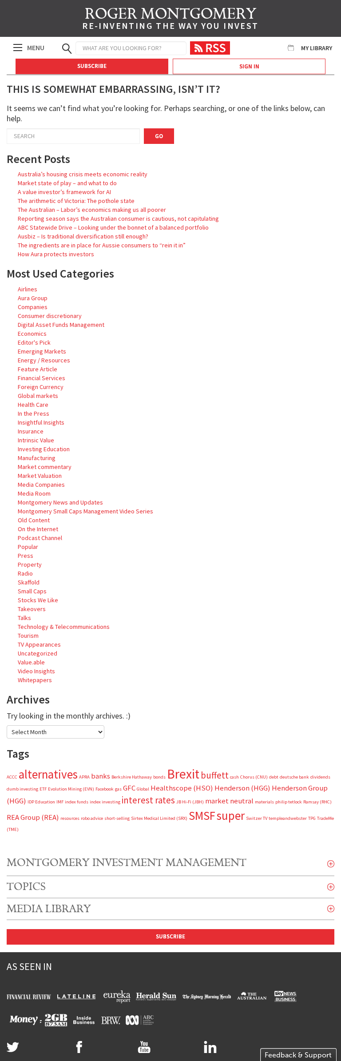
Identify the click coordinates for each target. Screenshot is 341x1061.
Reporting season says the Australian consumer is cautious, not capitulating (118, 219)
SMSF (202, 815)
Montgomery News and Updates (60, 502)
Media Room (34, 493)
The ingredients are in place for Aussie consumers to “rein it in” (102, 245)
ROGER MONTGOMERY (170, 20)
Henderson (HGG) (242, 788)
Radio (25, 573)
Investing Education (44, 449)
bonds (159, 777)
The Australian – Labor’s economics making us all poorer (92, 210)
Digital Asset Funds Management (61, 325)
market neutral (229, 801)
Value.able (31, 662)
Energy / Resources (44, 360)
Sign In (249, 66)
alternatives (48, 774)
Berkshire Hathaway (131, 777)
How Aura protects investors (56, 254)
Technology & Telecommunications (64, 627)
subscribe (170, 936)
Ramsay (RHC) (317, 802)
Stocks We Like (38, 600)
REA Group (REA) (33, 817)
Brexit (183, 774)
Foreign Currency (40, 387)
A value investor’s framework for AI (64, 192)
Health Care (33, 405)
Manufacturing (37, 458)
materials (264, 802)
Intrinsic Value (36, 440)
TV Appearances (39, 644)
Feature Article (37, 369)
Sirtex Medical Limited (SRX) (159, 818)
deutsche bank (294, 777)
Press (25, 556)
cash (234, 777)
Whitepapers (35, 680)
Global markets (38, 396)
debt (273, 777)
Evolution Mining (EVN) (71, 789)
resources (69, 818)
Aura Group (33, 298)
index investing (105, 802)
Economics (32, 334)
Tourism (28, 636)
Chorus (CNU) (254, 777)
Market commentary (44, 467)
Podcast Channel (40, 538)
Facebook (104, 789)
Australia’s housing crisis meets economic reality (82, 174)
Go (159, 136)
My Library (316, 48)
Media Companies (41, 485)
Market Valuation (40, 476)
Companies (33, 307)
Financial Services (41, 378)
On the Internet (38, 529)
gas (118, 789)
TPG (312, 818)
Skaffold (29, 582)
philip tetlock (288, 802)
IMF (59, 802)
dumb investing (22, 789)
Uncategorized (37, 653)
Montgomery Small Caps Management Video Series (85, 511)
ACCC (12, 777)
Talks (24, 618)
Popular (28, 547)
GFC (129, 788)
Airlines (27, 289)
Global (143, 789)
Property (30, 564)
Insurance (31, 431)
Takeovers (32, 609)
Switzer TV (256, 818)
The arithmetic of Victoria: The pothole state (76, 201)
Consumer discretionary (50, 316)
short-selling (117, 818)
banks (100, 776)
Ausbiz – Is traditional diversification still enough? (83, 236)
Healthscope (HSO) (182, 788)
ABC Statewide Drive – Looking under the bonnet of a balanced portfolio (113, 227)
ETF (43, 789)
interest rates (148, 800)
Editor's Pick (34, 342)
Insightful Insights (41, 422)
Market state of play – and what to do (67, 183)
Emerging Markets (42, 351)
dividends (320, 777)
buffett (215, 775)
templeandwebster (288, 818)
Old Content (34, 520)
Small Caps (32, 591)
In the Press (33, 413)
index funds (76, 802)
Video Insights (36, 671)
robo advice (92, 818)
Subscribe (92, 66)
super (231, 815)
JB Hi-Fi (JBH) (190, 802)
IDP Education (41, 802)
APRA (84, 777)
